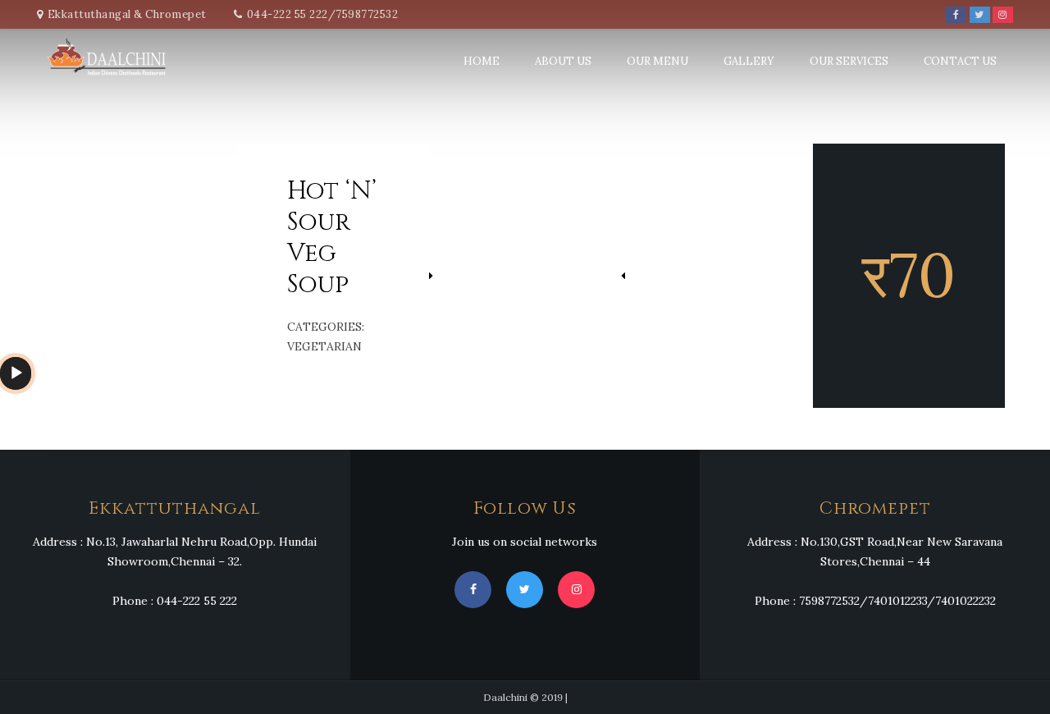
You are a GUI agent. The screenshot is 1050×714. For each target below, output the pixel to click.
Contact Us (960, 61)
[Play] (16, 373)
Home (481, 61)
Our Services (849, 61)
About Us (563, 61)
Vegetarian (324, 346)
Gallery (749, 61)
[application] (15, 373)
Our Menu (657, 61)
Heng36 (21, 449)
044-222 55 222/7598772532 (323, 14)
